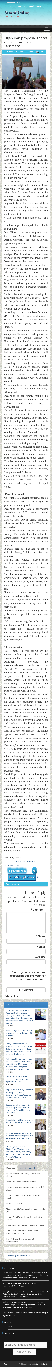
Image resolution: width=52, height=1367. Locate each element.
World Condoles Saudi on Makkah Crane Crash (23, 1196)
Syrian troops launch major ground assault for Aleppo (25, 1188)
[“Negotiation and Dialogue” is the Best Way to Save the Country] (40, 1124)
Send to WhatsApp (12, 865)
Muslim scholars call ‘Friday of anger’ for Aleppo (23, 1175)
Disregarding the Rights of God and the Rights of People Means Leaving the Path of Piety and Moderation (19, 1109)
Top (5, 1364)
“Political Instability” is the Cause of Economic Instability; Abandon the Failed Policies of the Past (19, 1136)
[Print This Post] (37, 51)
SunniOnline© (41, 1364)
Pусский (11, 6)
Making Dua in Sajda (15, 1203)
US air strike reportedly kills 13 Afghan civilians (25, 1225)
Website (40, 957)
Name (41, 936)
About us (11, 1326)
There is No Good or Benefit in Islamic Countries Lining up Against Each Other (18, 1079)
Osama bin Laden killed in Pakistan (21, 1181)
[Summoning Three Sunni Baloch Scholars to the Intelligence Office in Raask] (40, 1034)
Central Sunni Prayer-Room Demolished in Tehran (24, 1218)
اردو (25, 6)
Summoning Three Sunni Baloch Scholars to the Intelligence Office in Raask (20, 1033)
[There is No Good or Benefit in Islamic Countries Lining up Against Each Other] (40, 1080)
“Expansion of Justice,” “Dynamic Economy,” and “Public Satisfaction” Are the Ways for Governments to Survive (19, 1093)
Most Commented (27, 1168)
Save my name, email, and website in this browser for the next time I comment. (28, 975)
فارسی (38, 6)
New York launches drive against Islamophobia (20, 1240)
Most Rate (10, 1168)
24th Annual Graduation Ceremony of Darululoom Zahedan (22, 1232)
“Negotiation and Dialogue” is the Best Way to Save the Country (19, 1121)
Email (41, 946)
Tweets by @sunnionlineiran (18, 1256)
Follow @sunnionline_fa (26, 861)
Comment (38, 909)
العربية (31, 6)
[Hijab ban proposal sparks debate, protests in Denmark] (24, 71)
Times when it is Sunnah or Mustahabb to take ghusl (25, 1210)
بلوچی (19, 6)
